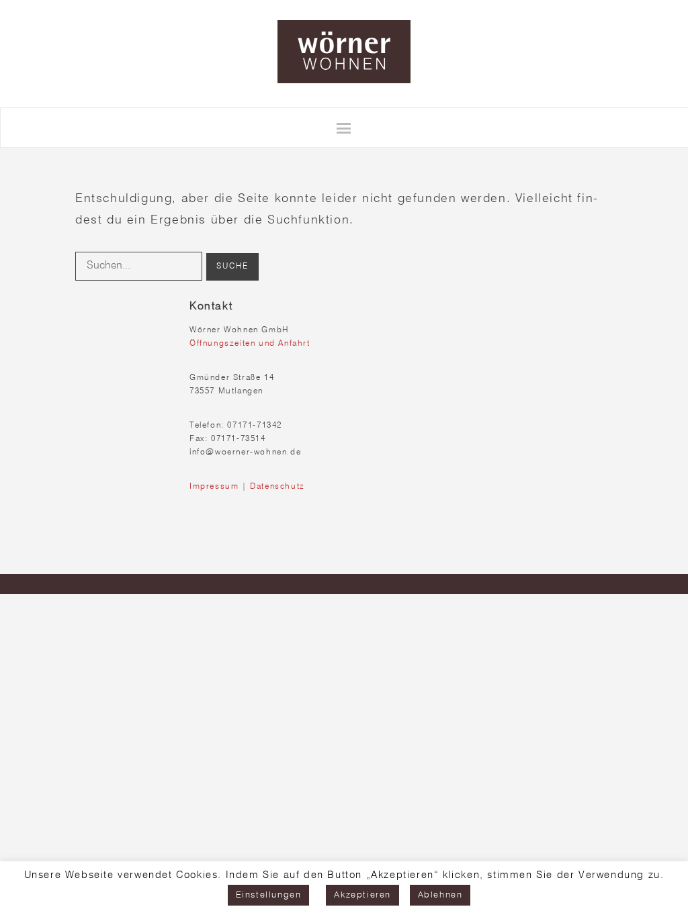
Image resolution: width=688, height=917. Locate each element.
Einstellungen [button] (269, 895)
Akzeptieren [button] (362, 895)
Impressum (214, 487)
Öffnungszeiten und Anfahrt (249, 344)
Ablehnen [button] (440, 895)
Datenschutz (277, 487)
